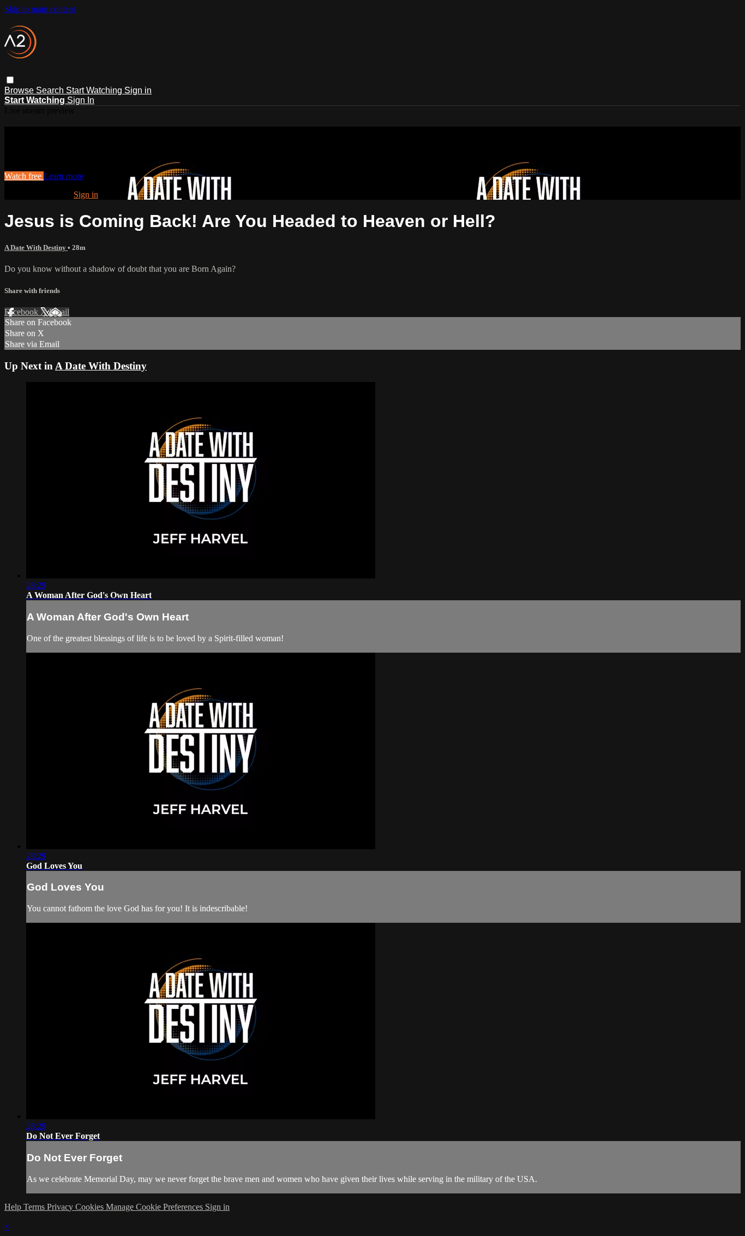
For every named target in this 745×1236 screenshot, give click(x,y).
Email (59, 312)
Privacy (61, 1206)
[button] (10, 79)
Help (13, 1206)
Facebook (22, 312)
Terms (35, 1206)
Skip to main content (39, 9)
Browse (20, 90)
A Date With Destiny (36, 247)
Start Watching (95, 90)
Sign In (80, 100)
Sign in (138, 90)
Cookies (90, 1206)
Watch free (24, 176)
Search (51, 90)
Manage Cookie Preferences (155, 1206)
